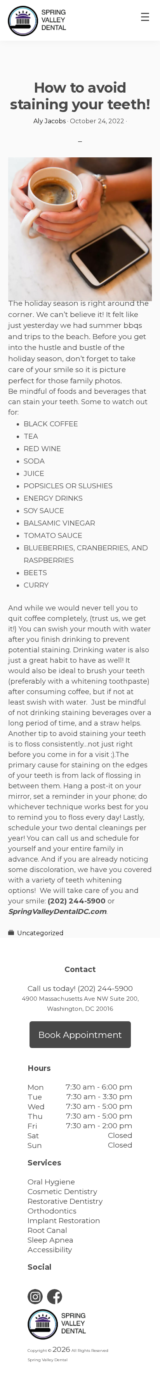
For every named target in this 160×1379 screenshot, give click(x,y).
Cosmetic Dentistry (62, 1191)
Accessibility (50, 1249)
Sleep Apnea (50, 1240)
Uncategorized (40, 933)
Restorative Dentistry (65, 1201)
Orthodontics (52, 1211)
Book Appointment (80, 1034)
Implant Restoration (64, 1220)
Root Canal (47, 1230)
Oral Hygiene (51, 1181)
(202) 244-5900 (105, 988)
